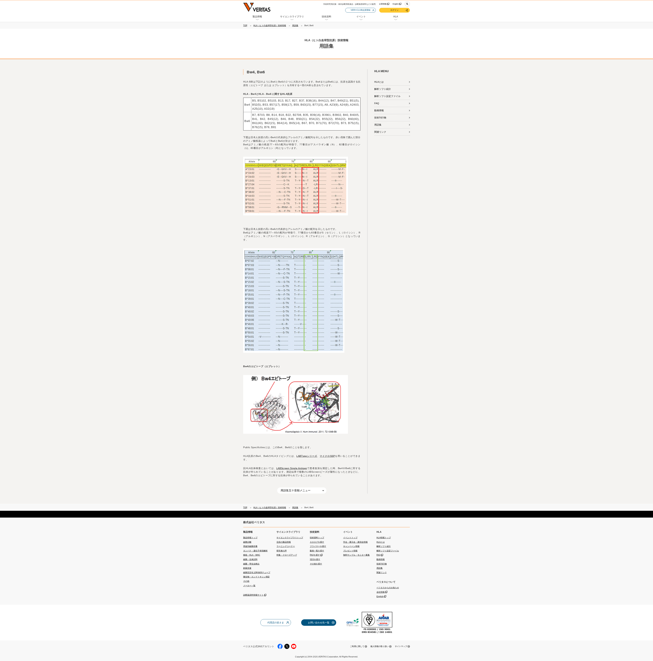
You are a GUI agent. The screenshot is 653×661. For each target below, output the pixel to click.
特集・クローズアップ (287, 555)
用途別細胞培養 (250, 546)
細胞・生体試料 (250, 559)
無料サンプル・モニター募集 (356, 555)
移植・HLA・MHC (251, 555)
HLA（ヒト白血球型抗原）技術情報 (269, 25)
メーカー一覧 (249, 585)
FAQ (376, 103)
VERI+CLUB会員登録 (360, 10)
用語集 (295, 25)
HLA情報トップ (383, 537)
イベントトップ (350, 537)
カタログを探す (317, 542)
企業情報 (383, 4)
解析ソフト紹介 (382, 89)
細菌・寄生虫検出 (251, 564)
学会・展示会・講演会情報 (355, 542)
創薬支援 (247, 568)
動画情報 (379, 110)
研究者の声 (282, 551)
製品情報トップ (250, 537)
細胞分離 (247, 542)
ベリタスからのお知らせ (387, 587)
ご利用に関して (357, 646)
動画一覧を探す (317, 551)
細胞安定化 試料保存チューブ (256, 572)
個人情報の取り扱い (379, 646)
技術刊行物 (380, 117)
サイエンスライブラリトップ (290, 537)
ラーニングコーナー (286, 546)
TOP (245, 25)
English (396, 4)
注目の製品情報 (284, 542)
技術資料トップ (317, 537)
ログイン (394, 10)
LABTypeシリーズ (306, 456)
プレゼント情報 (350, 551)
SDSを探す (315, 559)
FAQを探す (315, 555)
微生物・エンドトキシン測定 (256, 577)
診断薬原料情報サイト (253, 595)
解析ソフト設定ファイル (387, 96)
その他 (246, 581)
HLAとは (379, 81)
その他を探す (316, 564)
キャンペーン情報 (351, 546)
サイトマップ (401, 646)
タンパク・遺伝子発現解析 (255, 551)
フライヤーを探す (318, 546)
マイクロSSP (327, 456)
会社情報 (380, 592)
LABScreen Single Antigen (291, 468)
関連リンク (380, 131)
